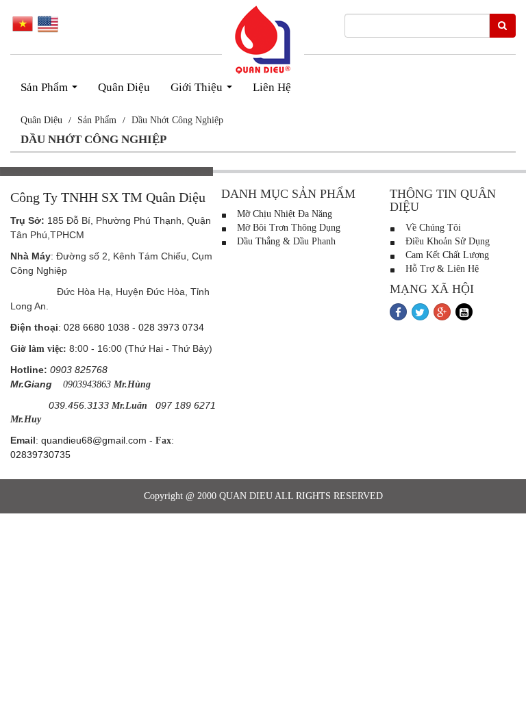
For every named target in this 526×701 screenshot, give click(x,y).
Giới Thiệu (204, 91)
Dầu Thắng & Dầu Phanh (285, 241)
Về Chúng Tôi (432, 227)
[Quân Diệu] (263, 40)
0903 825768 (79, 369)
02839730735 (40, 454)
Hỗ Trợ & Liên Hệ (441, 269)
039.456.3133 (79, 405)
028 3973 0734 (171, 327)
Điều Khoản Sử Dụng (446, 241)
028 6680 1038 (96, 327)
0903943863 (87, 384)
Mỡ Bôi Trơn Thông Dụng (287, 227)
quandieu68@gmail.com (94, 440)
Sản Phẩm (52, 91)
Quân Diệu (124, 87)
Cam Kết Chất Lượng (446, 255)
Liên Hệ (272, 87)
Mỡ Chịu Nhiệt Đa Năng (283, 214)
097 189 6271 (185, 405)
